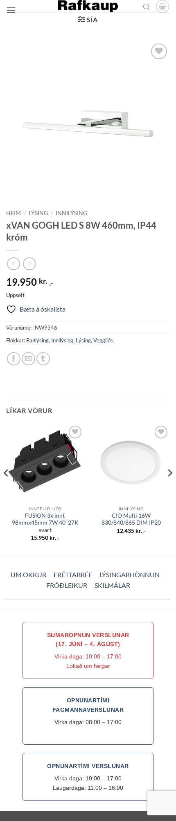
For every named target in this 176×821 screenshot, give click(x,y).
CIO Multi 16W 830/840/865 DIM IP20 (131, 519)
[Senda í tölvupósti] (28, 359)
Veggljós (103, 340)
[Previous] (6, 489)
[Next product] (13, 263)
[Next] (169, 489)
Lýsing (38, 213)
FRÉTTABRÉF (73, 574)
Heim (13, 213)
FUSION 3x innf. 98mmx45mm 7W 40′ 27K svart (45, 522)
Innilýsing (71, 213)
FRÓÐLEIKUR (66, 585)
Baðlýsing (37, 340)
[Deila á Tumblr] (43, 359)
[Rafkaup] (88, 6)
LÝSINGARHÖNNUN (129, 574)
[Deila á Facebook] (13, 359)
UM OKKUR (28, 574)
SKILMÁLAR (112, 585)
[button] (11, 10)
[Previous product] (29, 263)
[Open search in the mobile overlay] (146, 6)
